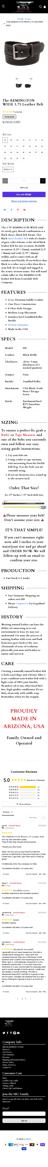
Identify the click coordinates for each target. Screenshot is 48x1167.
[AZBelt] (24, 7)
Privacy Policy (8, 1062)
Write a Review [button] (25, 804)
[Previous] (17, 79)
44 (17, 152)
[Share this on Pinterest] (18, 209)
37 (17, 146)
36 (11, 146)
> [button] (30, 998)
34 (42, 140)
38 (23, 146)
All (29, 19)
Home (20, 19)
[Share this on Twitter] (4, 209)
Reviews (5, 1057)
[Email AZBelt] (18, 1034)
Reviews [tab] (6, 812)
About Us (6, 1049)
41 (42, 146)
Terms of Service (9, 1065)
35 (5, 146)
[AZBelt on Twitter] (3, 1034)
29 (11, 140)
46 (30, 152)
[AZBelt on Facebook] (7, 1034)
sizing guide (10, 449)
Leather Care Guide (10, 1081)
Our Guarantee (8, 1055)
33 (36, 140)
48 (42, 152)
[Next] (31, 79)
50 (11, 158)
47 (36, 152)
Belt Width (8, 163)
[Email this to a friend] (24, 209)
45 (23, 152)
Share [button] (7, 874)
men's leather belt (18, 238)
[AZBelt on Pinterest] (11, 1034)
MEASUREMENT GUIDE (13, 1047)
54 (23, 158)
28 (5, 140)
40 (36, 146)
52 (17, 158)
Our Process (7, 1052)
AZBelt (27, 1139)
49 (5, 158)
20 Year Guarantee (18, 324)
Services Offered (9, 1083)
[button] (40, 874)
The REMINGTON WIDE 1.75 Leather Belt (17, 868)
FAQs (4, 1078)
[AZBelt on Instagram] (14, 1034)
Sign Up (24, 1120)
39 (30, 146)
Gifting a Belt (7, 1086)
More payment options (24, 201)
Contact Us (22, 603)
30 (17, 140)
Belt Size (6, 134)
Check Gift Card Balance (12, 1088)
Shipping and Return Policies (13, 1060)
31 (23, 140)
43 (11, 152)
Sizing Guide (9, 116)
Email (5, 1108)
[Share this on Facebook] (11, 209)
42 (5, 152)
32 (30, 140)
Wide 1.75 (8, 169)
